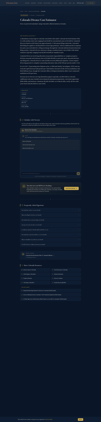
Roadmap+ (33, 3)
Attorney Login (80, 3)
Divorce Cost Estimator (34, 11)
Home (21, 11)
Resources (54, 3)
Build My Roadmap (70, 188)
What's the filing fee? (27, 141)
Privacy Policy (48, 419)
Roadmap (27, 3)
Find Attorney (47, 3)
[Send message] (78, 173)
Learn (69, 3)
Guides (60, 3)
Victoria (40, 3)
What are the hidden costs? (28, 148)
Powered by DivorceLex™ (61, 176)
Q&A (74, 3)
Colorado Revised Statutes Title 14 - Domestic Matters (39, 255)
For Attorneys (90, 3)
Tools (65, 3)
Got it (80, 419)
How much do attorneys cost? (29, 144)
